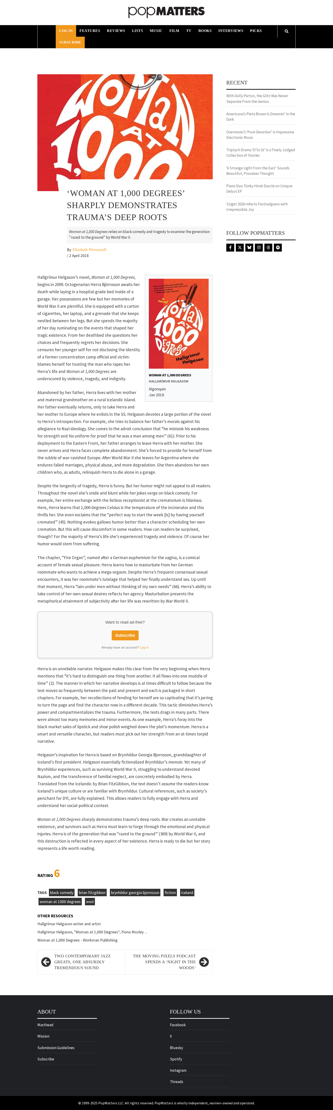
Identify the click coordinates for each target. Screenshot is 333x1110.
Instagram (178, 1070)
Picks (256, 31)
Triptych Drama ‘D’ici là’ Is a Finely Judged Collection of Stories (260, 152)
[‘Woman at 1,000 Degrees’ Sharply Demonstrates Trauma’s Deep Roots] (125, 132)
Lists (137, 31)
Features (90, 31)
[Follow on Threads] (268, 248)
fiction (170, 892)
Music (156, 31)
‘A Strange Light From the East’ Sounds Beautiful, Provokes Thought (258, 171)
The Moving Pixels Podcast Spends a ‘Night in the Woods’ (164, 962)
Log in (144, 647)
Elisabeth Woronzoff (89, 249)
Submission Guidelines (56, 1047)
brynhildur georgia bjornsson (135, 892)
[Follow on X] (240, 248)
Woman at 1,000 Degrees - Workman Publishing (77, 940)
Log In (66, 31)
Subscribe (70, 42)
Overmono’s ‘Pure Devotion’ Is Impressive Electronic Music (260, 135)
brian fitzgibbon (92, 892)
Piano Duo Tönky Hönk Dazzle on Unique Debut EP (259, 188)
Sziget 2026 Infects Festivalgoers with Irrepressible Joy (257, 207)
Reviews (116, 31)
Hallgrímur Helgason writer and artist (69, 923)
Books (205, 31)
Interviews (230, 31)
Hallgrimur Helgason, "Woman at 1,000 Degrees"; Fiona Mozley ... (92, 932)
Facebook (178, 1024)
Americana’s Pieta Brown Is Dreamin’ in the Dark (260, 116)
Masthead (45, 1024)
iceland (187, 892)
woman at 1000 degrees (60, 901)
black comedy (61, 892)
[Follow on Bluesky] (249, 248)
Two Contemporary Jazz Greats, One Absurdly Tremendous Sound (82, 962)
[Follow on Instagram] (259, 248)
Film (174, 31)
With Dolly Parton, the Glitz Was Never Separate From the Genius (257, 98)
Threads (176, 1081)
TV (189, 31)
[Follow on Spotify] (278, 248)
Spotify (176, 1059)
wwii (90, 901)
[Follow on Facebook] (230, 248)
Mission (43, 1036)
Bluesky (176, 1047)
